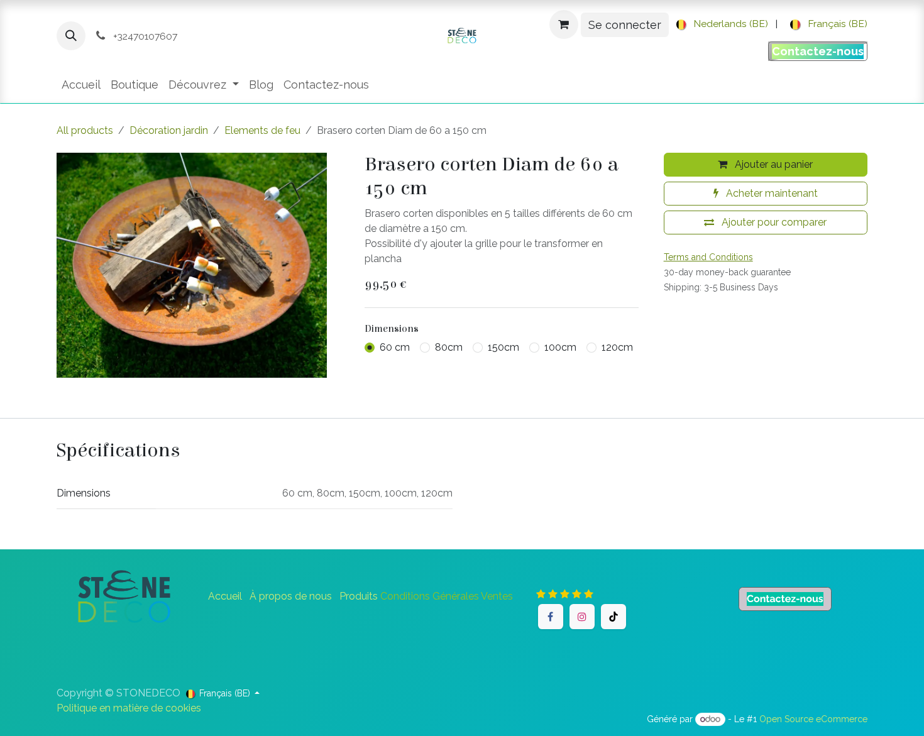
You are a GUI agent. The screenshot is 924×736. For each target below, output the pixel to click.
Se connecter (624, 24)
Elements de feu (262, 130)
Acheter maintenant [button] (770, 193)
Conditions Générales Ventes (446, 596)
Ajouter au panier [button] (772, 164)
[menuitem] (720, 24)
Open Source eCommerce (813, 719)
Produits (358, 596)
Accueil (225, 596)
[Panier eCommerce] (563, 24)
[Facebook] (550, 616)
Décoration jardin (168, 130)
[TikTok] (613, 616)
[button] (71, 35)
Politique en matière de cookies (129, 708)
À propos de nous (291, 596)
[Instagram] (582, 616)
